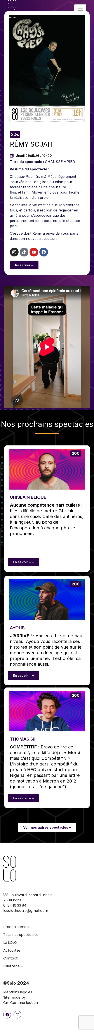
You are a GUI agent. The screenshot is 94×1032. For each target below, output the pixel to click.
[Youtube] (34, 252)
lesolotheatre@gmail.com (25, 910)
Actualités (12, 950)
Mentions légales (17, 992)
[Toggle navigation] (80, 8)
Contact (10, 958)
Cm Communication (20, 1002)
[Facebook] (43, 252)
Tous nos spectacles (20, 934)
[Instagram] (14, 252)
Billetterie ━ (13, 966)
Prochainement (16, 926)
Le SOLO (10, 942)
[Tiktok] (24, 252)
